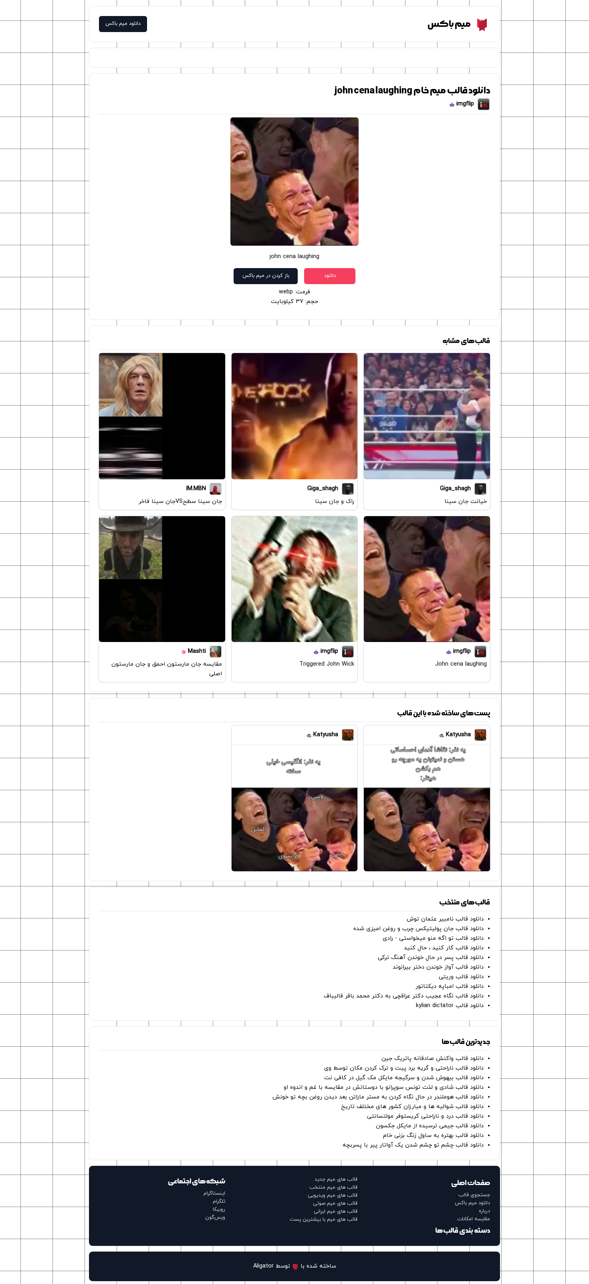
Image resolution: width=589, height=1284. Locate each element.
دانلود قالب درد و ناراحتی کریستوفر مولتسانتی (425, 1116)
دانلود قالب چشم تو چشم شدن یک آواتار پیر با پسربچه (413, 1145)
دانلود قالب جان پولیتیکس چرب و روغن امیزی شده (418, 928)
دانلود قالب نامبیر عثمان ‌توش (445, 919)
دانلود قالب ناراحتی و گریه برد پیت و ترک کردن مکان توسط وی (404, 1068)
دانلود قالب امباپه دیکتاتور (450, 986)
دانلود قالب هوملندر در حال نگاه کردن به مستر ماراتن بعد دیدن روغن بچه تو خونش (378, 1097)
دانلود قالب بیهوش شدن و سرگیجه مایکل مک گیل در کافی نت (404, 1077)
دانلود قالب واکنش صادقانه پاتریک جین (432, 1058)
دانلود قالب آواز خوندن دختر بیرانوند (438, 967)
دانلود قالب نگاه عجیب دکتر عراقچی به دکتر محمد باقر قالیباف (404, 996)
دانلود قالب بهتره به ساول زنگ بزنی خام (433, 1135)
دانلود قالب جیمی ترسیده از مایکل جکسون (430, 1125)
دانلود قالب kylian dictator (450, 1005)
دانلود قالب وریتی (461, 976)
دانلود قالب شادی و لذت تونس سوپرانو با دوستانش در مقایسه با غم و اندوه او (384, 1087)
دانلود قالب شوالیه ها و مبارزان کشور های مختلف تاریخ (412, 1106)
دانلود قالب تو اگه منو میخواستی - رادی (433, 938)
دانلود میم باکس (123, 24)
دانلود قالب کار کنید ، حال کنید (444, 948)
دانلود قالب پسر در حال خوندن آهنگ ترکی (431, 957)
